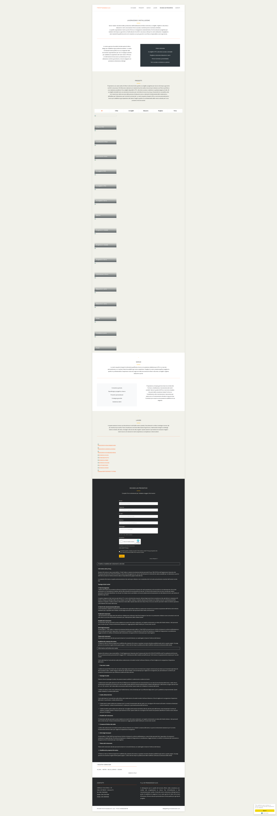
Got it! (264, 811)
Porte (175, 110)
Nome (121, 500)
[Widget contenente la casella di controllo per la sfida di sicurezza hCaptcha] (130, 541)
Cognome (121, 507)
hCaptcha (122, 537)
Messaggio (122, 526)
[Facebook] (175, 769)
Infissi (116, 110)
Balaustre (145, 110)
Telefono (121, 520)
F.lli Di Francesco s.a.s (103, 8)
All (102, 110)
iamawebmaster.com (174, 808)
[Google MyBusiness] (178, 769)
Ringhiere (160, 110)
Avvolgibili (131, 110)
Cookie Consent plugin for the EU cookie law (264, 813)
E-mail (121, 513)
